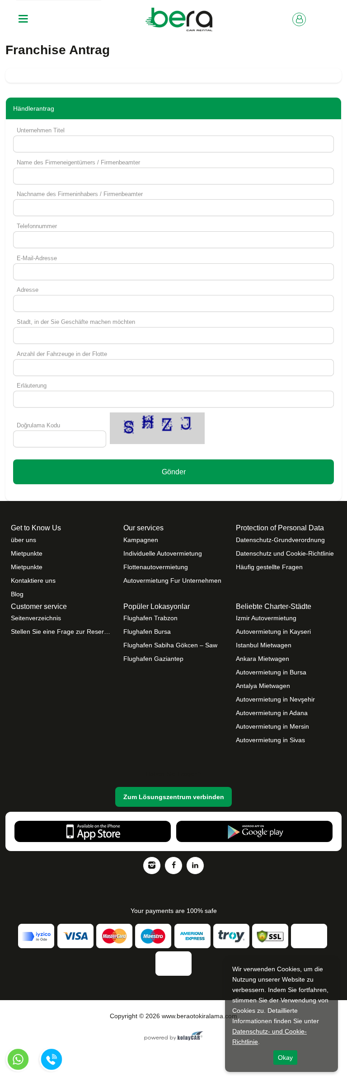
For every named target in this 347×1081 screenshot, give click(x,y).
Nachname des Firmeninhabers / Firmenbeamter (80, 194)
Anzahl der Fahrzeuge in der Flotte (62, 354)
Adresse (27, 289)
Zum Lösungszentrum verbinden (173, 796)
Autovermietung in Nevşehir (275, 699)
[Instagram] (152, 865)
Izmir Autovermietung (266, 618)
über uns (23, 539)
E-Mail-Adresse (37, 258)
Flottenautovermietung (155, 567)
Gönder (174, 472)
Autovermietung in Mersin (272, 726)
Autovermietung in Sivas (270, 740)
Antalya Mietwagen (263, 685)
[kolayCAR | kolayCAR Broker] (173, 1037)
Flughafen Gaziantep (153, 658)
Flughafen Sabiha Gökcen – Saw (170, 645)
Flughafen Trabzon (150, 618)
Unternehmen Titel (41, 130)
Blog (17, 594)
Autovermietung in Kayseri (273, 631)
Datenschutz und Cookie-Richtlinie (285, 553)
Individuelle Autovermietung (162, 553)
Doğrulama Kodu (38, 425)
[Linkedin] (195, 865)
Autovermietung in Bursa (271, 672)
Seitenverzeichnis (36, 618)
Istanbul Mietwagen (263, 645)
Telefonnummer (37, 226)
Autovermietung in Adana (272, 712)
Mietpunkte (26, 553)
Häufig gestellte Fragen (269, 567)
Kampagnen (140, 539)
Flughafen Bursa (147, 631)
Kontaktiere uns (33, 580)
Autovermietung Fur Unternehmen (172, 580)
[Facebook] (173, 865)
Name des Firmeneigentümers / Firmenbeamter (78, 162)
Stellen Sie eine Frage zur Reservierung (61, 631)
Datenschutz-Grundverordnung (280, 539)
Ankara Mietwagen (262, 658)
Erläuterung (32, 385)
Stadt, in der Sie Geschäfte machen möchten (76, 321)
